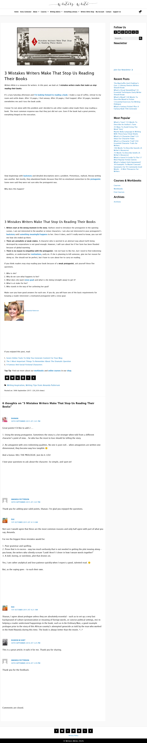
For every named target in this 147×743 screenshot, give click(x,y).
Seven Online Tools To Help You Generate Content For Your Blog (34, 358)
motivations (36, 254)
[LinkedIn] (17, 378)
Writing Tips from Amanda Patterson (43, 385)
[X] (28, 378)
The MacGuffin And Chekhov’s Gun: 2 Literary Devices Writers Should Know (126, 85)
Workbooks (118, 189)
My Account (100, 12)
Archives (117, 202)
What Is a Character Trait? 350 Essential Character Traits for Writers (126, 143)
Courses (44, 12)
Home (16, 12)
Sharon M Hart (18, 640)
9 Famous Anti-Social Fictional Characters (24, 365)
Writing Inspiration (15, 385)
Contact (108, 12)
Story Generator (25, 12)
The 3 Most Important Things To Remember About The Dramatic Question (38, 361)
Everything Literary (70, 12)
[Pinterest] (23, 378)
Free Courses (119, 192)
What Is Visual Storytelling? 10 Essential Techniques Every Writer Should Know (127, 92)
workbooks (39, 371)
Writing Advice (55, 12)
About (35, 12)
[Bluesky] (12, 378)
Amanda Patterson (32, 310)
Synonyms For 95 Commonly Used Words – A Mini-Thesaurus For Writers (128, 169)
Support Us (117, 12)
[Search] (140, 38)
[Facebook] (7, 378)
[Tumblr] (33, 378)
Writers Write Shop (87, 12)
